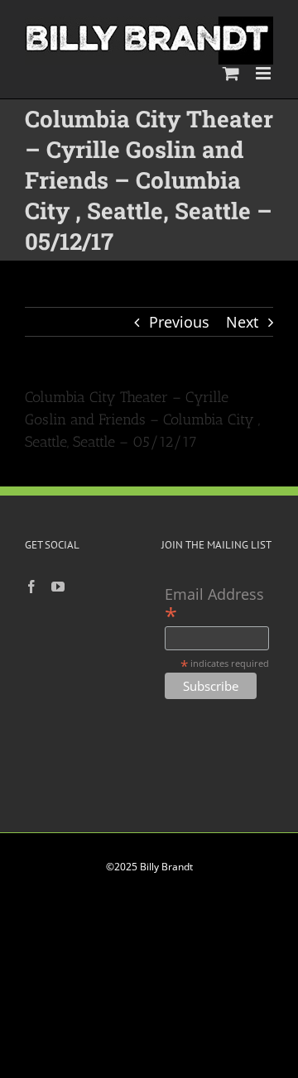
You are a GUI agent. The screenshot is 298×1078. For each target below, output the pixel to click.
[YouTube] (58, 586)
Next (242, 322)
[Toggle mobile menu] (264, 73)
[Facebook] (31, 586)
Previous (179, 322)
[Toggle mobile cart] (231, 73)
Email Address (214, 604)
